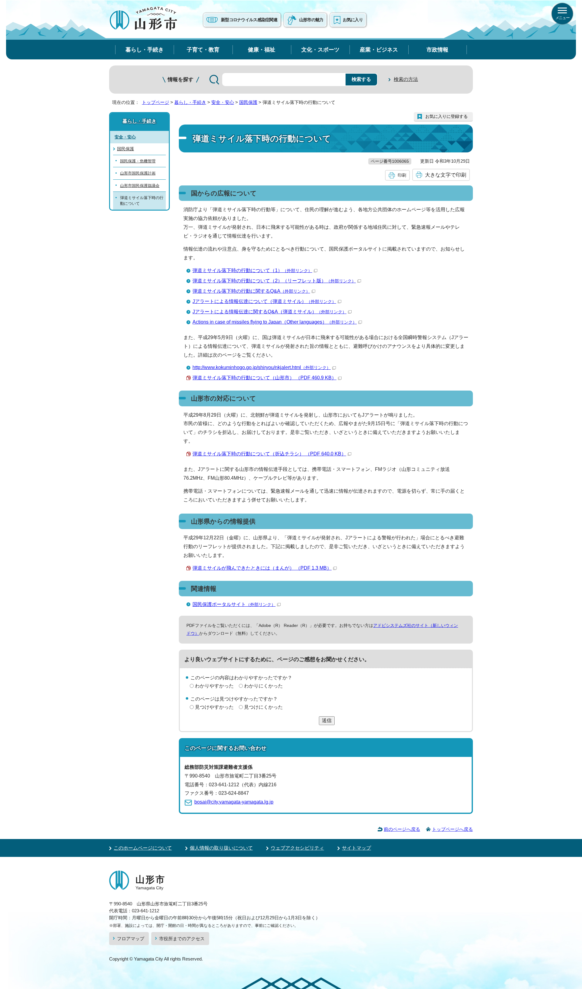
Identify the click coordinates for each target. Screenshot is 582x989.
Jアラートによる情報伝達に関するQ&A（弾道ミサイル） (269, 311)
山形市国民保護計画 (138, 173)
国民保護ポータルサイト (234, 604)
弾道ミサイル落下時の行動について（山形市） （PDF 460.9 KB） (264, 377)
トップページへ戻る (452, 829)
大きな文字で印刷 (445, 175)
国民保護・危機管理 (138, 161)
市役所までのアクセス (182, 938)
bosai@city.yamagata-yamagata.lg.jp (233, 801)
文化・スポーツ (320, 49)
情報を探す (180, 79)
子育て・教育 (203, 49)
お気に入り (353, 19)
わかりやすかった (214, 685)
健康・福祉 (261, 49)
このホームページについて (143, 848)
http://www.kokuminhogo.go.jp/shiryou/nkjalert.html (261, 367)
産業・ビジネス (379, 49)
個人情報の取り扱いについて (221, 848)
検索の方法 (406, 79)
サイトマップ (356, 848)
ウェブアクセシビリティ (297, 848)
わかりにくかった (263, 685)
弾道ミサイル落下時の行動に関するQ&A (251, 291)
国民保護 (248, 102)
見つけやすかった (214, 707)
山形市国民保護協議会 (139, 185)
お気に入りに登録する (446, 116)
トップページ (155, 102)
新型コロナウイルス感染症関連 (249, 19)
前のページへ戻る (402, 829)
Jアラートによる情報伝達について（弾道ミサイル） (264, 301)
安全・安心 (222, 102)
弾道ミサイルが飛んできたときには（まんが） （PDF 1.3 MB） (262, 568)
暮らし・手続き (144, 49)
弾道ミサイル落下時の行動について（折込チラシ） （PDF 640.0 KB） (269, 453)
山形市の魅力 (311, 19)
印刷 (402, 175)
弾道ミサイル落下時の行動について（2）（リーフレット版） (274, 280)
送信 (327, 720)
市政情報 (437, 49)
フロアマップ (130, 938)
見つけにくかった (263, 707)
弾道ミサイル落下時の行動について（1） (252, 270)
